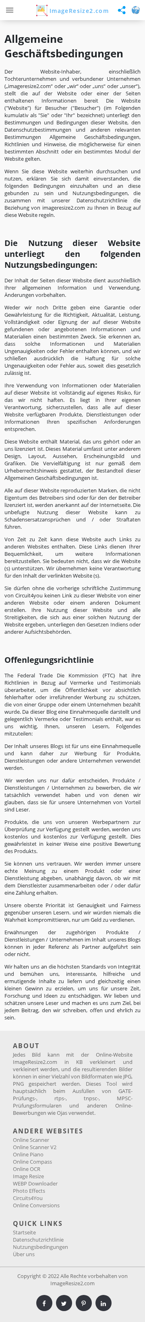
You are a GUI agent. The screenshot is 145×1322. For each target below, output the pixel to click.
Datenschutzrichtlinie (38, 1239)
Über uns (24, 1254)
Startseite (24, 1232)
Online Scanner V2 (34, 1147)
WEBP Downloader (35, 1183)
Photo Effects (29, 1190)
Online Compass (32, 1161)
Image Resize (28, 1176)
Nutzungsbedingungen (40, 1247)
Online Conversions (36, 1205)
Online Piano (28, 1154)
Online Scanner (31, 1139)
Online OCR (26, 1169)
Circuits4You (28, 1198)
